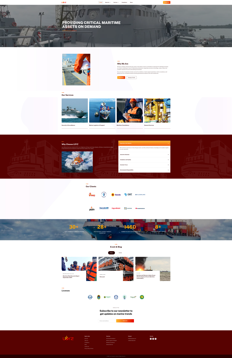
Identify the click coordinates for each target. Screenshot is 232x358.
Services (115, 2)
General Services (149, 125)
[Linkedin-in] (153, 339)
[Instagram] (151, 339)
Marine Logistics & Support (97, 125)
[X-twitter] (155, 339)
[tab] (111, 252)
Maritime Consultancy (123, 125)
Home (100, 2)
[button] (63, 92)
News (131, 2)
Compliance (124, 2)
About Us (107, 2)
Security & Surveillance (68, 125)
